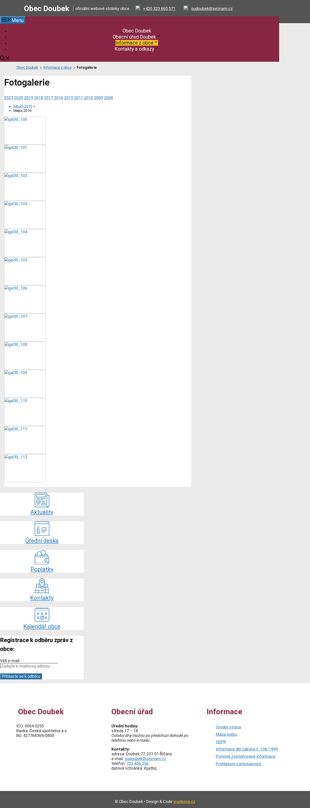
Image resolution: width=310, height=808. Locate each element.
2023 (8, 97)
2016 (58, 97)
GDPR (221, 741)
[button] (5, 59)
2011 (78, 97)
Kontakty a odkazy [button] (134, 49)
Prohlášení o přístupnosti (238, 763)
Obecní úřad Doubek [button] (134, 36)
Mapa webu (226, 734)
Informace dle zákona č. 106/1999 (247, 749)
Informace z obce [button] (134, 43)
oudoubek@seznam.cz (212, 8)
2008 (108, 97)
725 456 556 (137, 763)
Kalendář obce (41, 626)
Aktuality (41, 512)
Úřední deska (42, 540)
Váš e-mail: (10, 660)
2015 (68, 97)
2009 (98, 97)
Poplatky (42, 569)
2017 (48, 97)
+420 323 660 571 (159, 8)
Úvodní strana (228, 727)
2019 (28, 97)
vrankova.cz (184, 801)
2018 (38, 97)
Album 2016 (22, 106)
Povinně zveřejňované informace (245, 756)
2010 (88, 97)
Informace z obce (57, 67)
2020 (18, 97)
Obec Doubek (46, 8)
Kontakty (42, 597)
